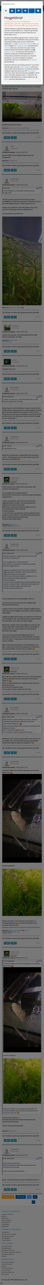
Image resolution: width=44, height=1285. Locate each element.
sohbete (7, 48)
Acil (26, 75)
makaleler (21, 44)
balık (37, 44)
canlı (17, 46)
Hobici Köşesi (31, 71)
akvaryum (24, 46)
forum (13, 44)
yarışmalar (29, 44)
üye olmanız (33, 60)
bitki (7, 46)
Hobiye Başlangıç (25, 67)
